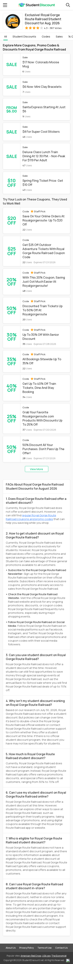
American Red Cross (31, 955)
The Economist (58, 955)
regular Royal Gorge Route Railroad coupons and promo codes (31, 517)
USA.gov (46, 955)
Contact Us (61, 947)
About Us (11, 947)
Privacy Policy (26, 947)
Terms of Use (44, 947)
